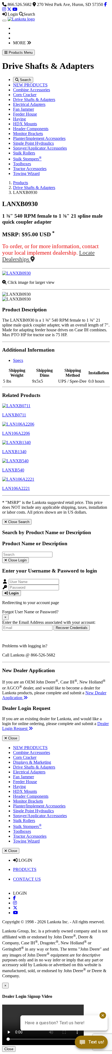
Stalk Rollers (24, 153)
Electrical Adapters (29, 104)
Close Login (17, 560)
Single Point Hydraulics (33, 143)
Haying (19, 119)
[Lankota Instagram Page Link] (4, 9)
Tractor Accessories (29, 168)
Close (12, 738)
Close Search (18, 522)
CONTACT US (27, 879)
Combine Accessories (31, 89)
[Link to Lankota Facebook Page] (14, 898)
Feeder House (25, 114)
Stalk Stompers (27, 159)
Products (20, 182)
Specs (18, 360)
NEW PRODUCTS (30, 85)
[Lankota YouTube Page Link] (15, 9)
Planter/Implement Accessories (39, 138)
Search (25, 80)
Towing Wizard (26, 173)
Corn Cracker (24, 94)
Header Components (30, 128)
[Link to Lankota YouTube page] (15, 912)
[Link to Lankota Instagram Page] (15, 903)
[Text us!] (91, 1043)
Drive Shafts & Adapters (34, 99)
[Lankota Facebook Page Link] (105, 4)
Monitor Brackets (28, 133)
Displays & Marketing (32, 762)
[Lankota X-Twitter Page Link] (9, 9)
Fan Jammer (23, 109)
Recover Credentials (72, 628)
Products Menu (20, 52)
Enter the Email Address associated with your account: (48, 622)
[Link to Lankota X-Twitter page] (15, 907)
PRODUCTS (24, 869)
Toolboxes (22, 163)
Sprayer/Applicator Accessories (40, 148)
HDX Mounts (25, 124)
